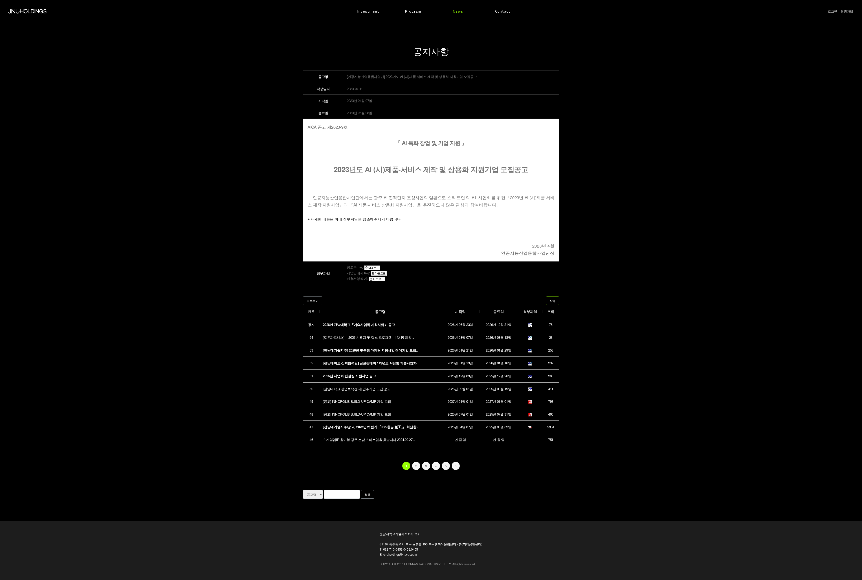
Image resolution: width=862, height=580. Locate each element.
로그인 (832, 11)
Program (413, 11)
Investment (368, 11)
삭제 (553, 301)
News (458, 11)
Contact (502, 11)
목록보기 (312, 301)
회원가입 (847, 11)
